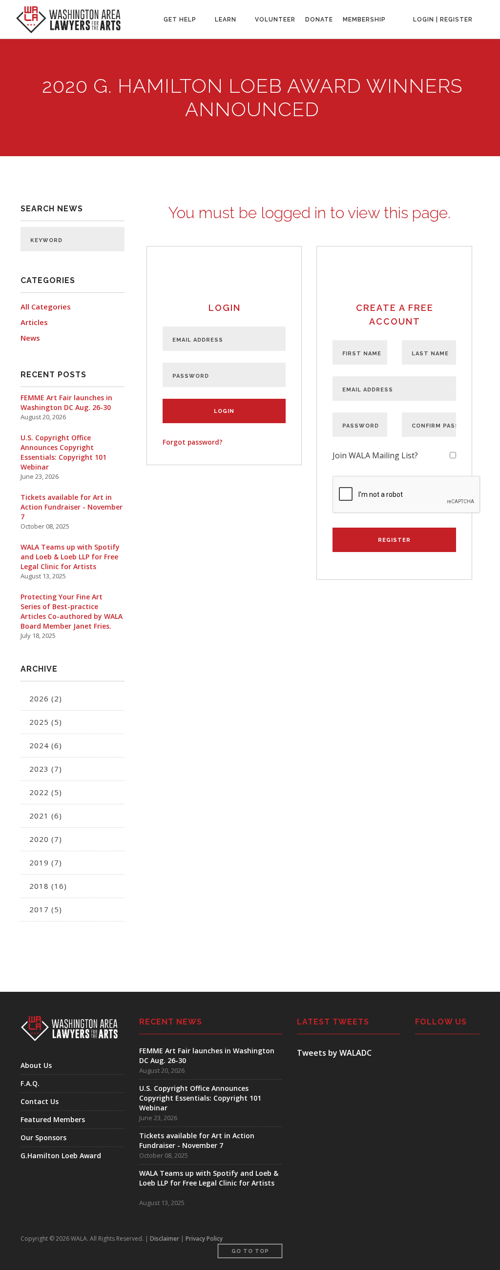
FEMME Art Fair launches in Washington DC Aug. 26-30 (67, 402)
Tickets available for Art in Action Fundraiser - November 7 (72, 506)
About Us (36, 1065)
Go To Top (250, 1251)
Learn (225, 19)
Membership (364, 19)
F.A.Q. (30, 1083)
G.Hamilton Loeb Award (61, 1155)
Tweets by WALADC (334, 1052)
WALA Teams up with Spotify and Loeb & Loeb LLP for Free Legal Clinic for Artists (70, 556)
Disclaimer (164, 1238)
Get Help (180, 19)
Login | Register (443, 19)
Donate (319, 19)
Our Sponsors (43, 1137)
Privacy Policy (204, 1238)
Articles (34, 322)
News (30, 338)
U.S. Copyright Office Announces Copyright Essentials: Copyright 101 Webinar (63, 452)
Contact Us (40, 1101)
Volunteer (275, 19)
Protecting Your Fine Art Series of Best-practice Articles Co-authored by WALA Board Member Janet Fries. (72, 611)
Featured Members (53, 1119)
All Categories (46, 306)
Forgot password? (193, 442)
